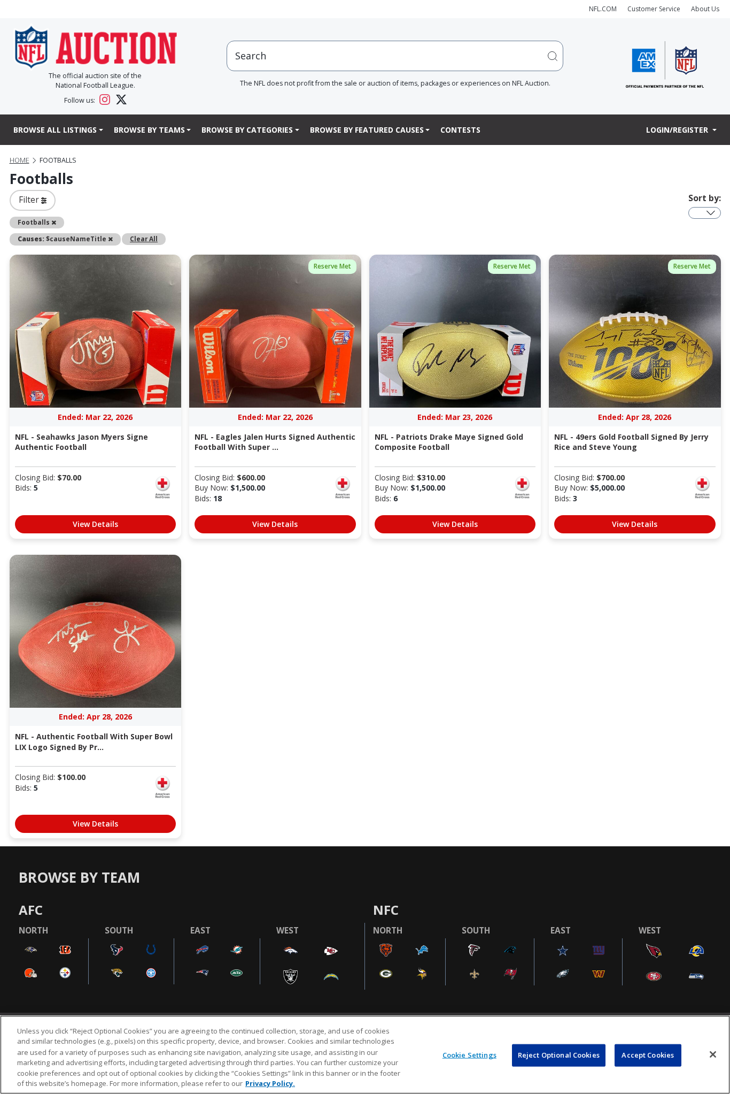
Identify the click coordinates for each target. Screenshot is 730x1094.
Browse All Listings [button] (55, 130)
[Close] (713, 1054)
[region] (365, 1054)
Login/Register (678, 130)
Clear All (144, 238)
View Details (95, 524)
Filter (30, 199)
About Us (705, 8)
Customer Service (653, 8)
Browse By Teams (149, 130)
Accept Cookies (648, 1055)
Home (19, 160)
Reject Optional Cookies (559, 1055)
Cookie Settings (469, 1055)
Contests (460, 130)
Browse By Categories (247, 130)
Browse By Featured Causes (367, 130)
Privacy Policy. (270, 1083)
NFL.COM (603, 8)
